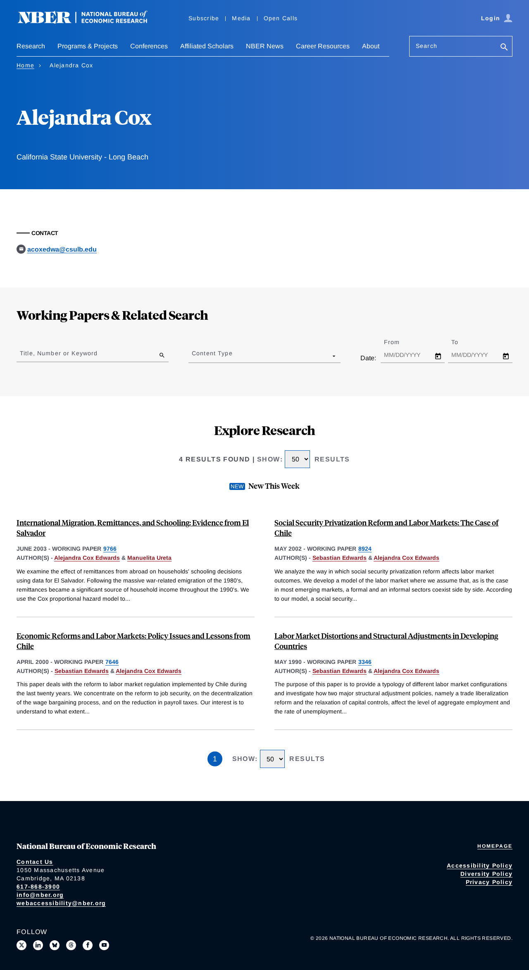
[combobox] (193, 355)
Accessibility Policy (479, 865)
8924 (365, 548)
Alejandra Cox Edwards (87, 557)
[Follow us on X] (21, 945)
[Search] (504, 47)
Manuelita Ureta (149, 557)
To (462, 342)
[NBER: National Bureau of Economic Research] (89, 21)
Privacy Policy (489, 882)
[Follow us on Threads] (71, 945)
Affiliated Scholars (207, 46)
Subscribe (203, 18)
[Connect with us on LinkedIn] (38, 945)
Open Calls (281, 18)
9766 (110, 548)
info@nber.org (40, 895)
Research (31, 46)
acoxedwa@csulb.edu (62, 249)
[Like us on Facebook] (88, 945)
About (370, 46)
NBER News (265, 46)
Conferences (149, 46)
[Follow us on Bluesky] (55, 945)
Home (25, 65)
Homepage (494, 846)
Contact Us (35, 861)
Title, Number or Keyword (59, 353)
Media (241, 18)
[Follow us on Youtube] (104, 945)
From (399, 342)
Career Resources (323, 46)
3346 (365, 662)
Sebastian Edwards (339, 557)
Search (426, 46)
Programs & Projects (87, 46)
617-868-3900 (38, 886)
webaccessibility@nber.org (61, 903)
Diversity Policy (486, 873)
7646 (112, 662)
